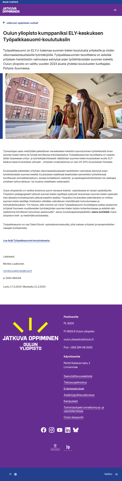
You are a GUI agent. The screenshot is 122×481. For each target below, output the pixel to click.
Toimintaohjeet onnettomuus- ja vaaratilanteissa (84, 409)
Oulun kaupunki (73, 417)
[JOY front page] (57, 10)
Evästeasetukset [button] (74, 389)
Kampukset (71, 401)
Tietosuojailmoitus (75, 382)
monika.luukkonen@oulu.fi (17, 271)
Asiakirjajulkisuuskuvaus (79, 395)
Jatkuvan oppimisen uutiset (22, 23)
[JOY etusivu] (32, 351)
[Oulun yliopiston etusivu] (61, 2)
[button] (115, 10)
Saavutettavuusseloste (78, 376)
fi (13, 477)
